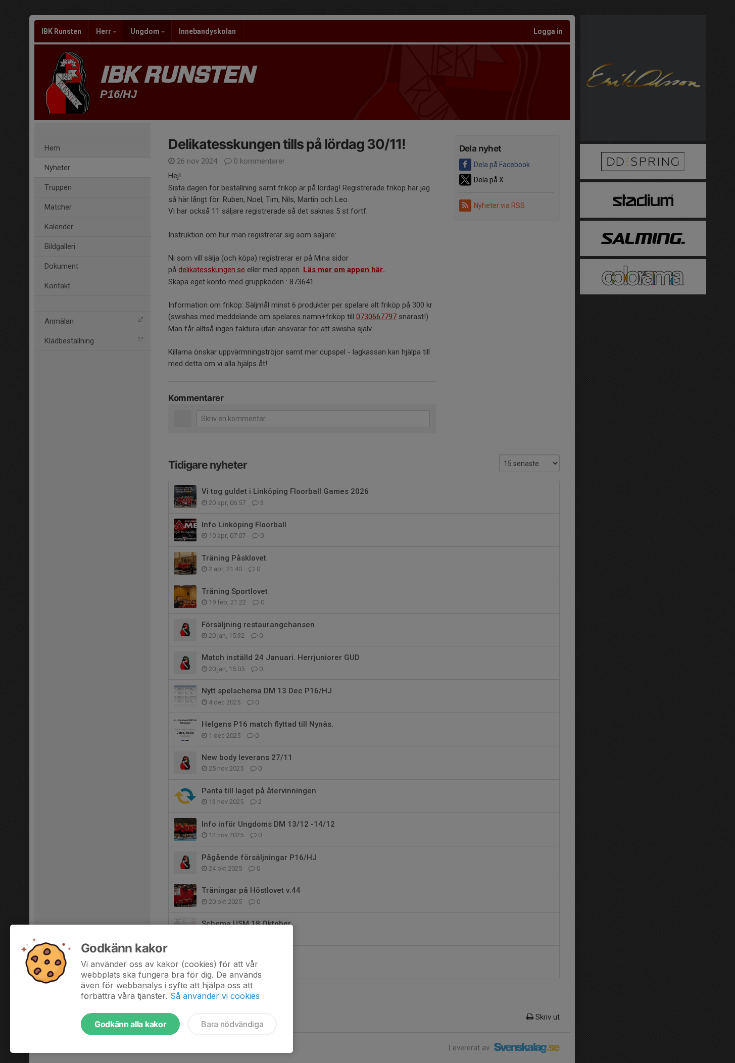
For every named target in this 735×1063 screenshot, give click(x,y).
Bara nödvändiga (232, 1024)
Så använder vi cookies (215, 996)
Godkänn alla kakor (130, 1024)
